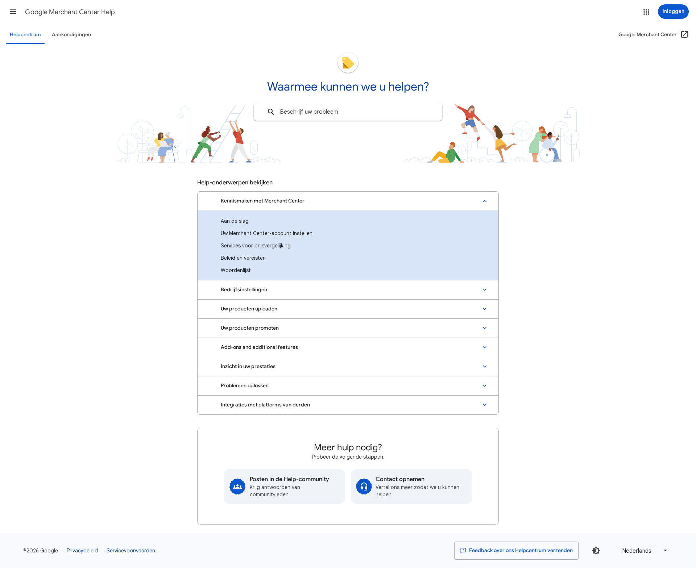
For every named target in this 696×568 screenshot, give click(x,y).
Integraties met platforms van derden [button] (265, 405)
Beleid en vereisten (243, 258)
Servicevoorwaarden (131, 550)
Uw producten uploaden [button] (249, 309)
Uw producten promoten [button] (250, 328)
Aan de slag (235, 221)
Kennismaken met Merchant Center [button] (262, 201)
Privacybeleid (82, 550)
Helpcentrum (25, 35)
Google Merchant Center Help (70, 12)
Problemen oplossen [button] (245, 386)
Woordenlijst (236, 270)
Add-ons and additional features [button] (259, 347)
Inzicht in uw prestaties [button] (248, 366)
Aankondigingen (71, 35)
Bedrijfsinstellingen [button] (244, 290)
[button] (13, 11)
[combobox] (348, 112)
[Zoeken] (271, 112)
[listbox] (643, 550)
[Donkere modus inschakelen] (596, 550)
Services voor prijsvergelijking (256, 245)
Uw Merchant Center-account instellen (266, 233)
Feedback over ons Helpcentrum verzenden (520, 550)
